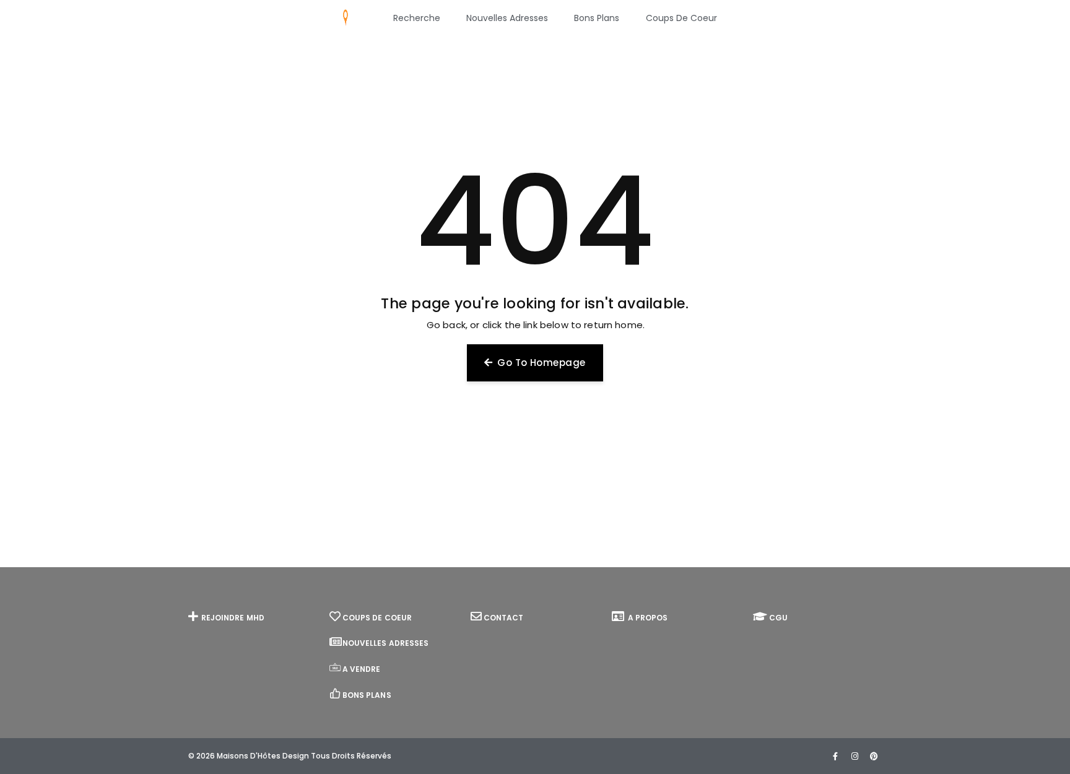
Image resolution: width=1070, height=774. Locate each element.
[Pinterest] (874, 756)
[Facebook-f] (835, 756)
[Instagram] (854, 756)
